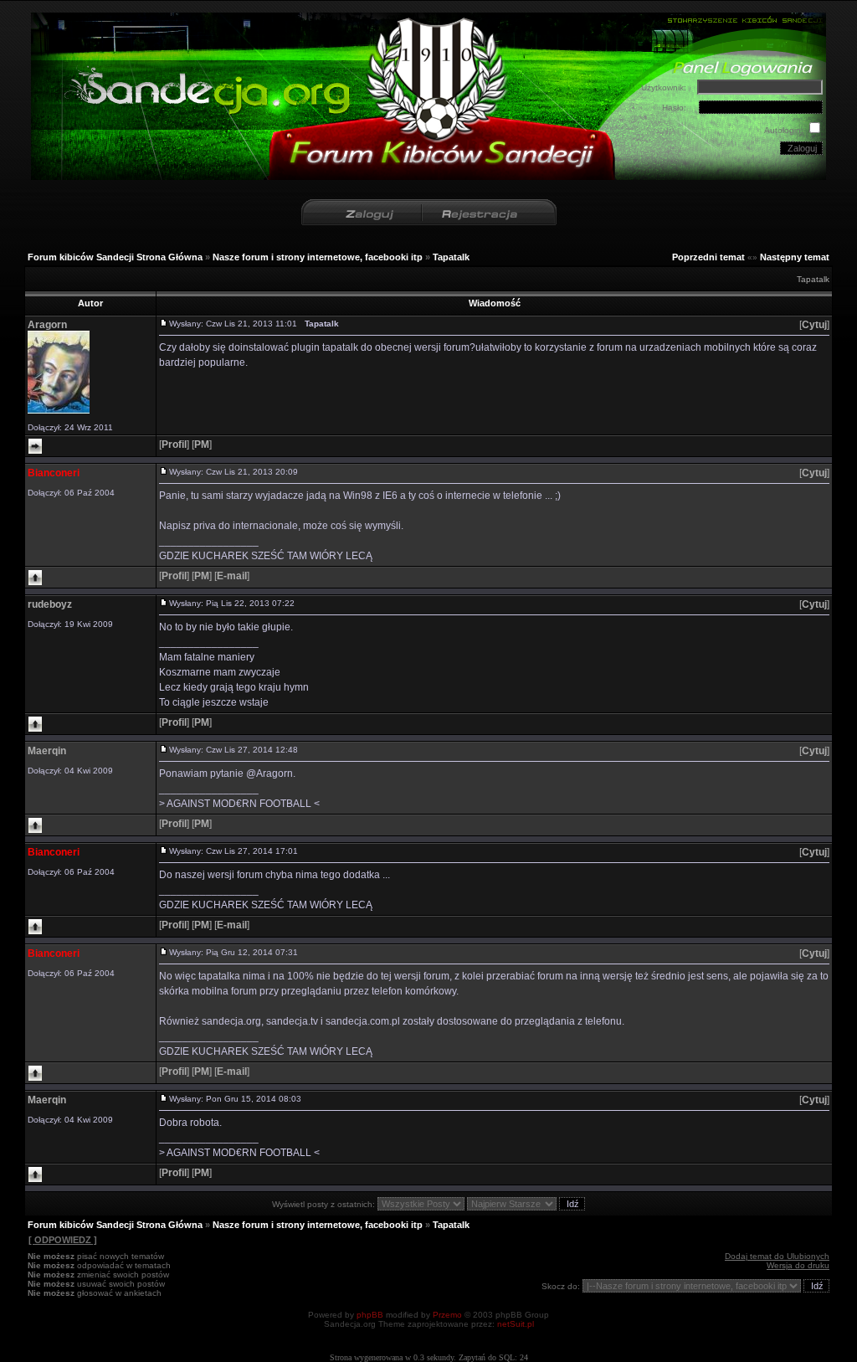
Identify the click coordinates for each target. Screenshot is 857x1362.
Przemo (447, 1314)
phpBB (370, 1314)
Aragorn (47, 325)
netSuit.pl (515, 1324)
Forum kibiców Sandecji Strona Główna (115, 257)
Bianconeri (54, 473)
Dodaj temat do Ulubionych (777, 1256)
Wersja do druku (798, 1265)
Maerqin (47, 751)
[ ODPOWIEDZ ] (62, 1240)
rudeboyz (50, 604)
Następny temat (794, 257)
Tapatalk (451, 257)
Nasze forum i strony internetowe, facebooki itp (318, 257)
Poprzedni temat (708, 257)
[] (814, 325)
